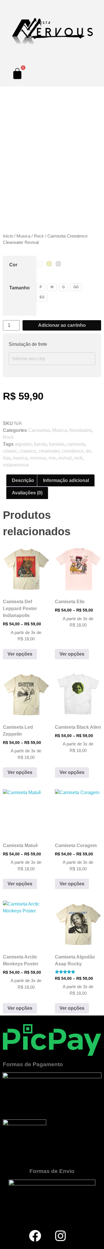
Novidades (80, 430)
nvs (52, 457)
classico (27, 451)
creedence (72, 451)
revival (65, 457)
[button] (5, 214)
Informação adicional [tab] (66, 480)
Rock (39, 236)
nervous (38, 457)
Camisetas (39, 430)
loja (6, 457)
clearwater (49, 451)
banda (40, 444)
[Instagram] (61, 1236)
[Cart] (17, 73)
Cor (13, 264)
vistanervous (16, 464)
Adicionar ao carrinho (62, 325)
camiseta (76, 444)
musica (20, 457)
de (88, 451)
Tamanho (19, 287)
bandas (56, 444)
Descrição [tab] (23, 480)
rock (78, 457)
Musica (23, 236)
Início (8, 236)
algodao (23, 444)
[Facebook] (35, 1236)
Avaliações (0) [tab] (27, 492)
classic (10, 451)
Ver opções (20, 654)
